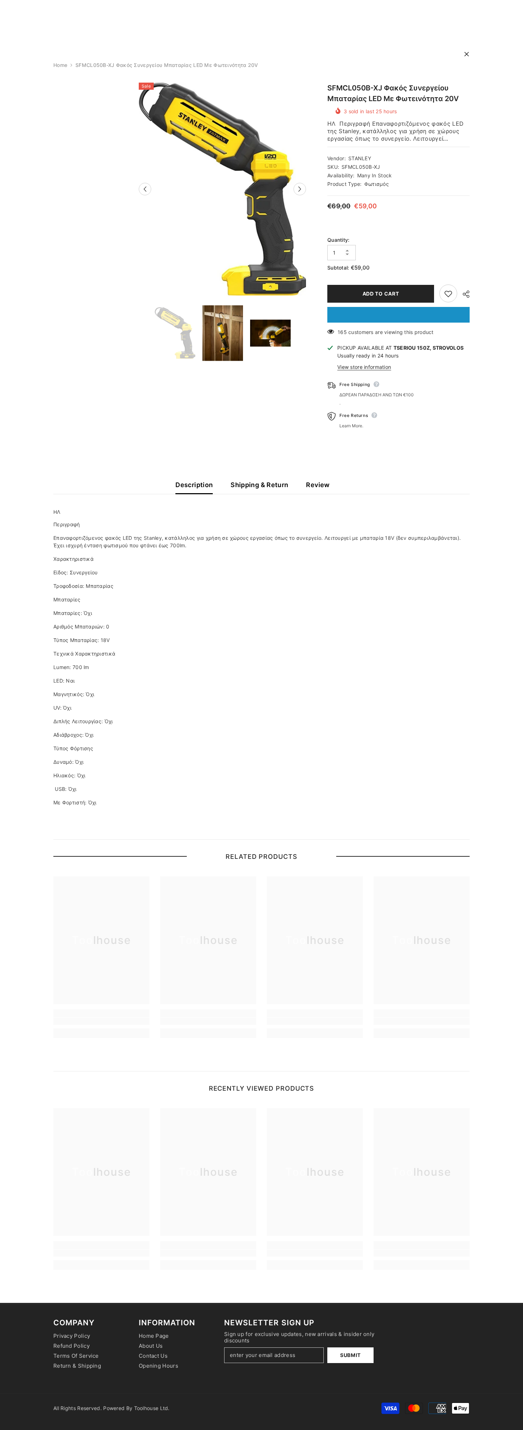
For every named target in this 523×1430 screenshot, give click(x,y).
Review (317, 485)
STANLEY (359, 159)
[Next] (300, 189)
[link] (101, 1021)
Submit (350, 1355)
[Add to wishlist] (448, 294)
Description (194, 485)
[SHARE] (463, 294)
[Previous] (145, 189)
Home (60, 65)
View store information (364, 367)
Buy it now (398, 315)
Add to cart (381, 294)
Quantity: (338, 240)
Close (467, 54)
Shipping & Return (259, 485)
